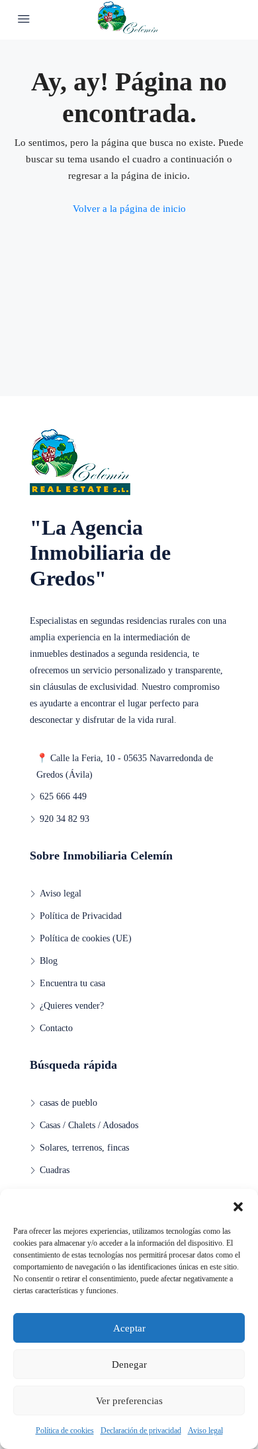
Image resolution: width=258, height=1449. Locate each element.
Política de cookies (65, 1430)
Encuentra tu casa (72, 983)
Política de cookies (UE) (86, 938)
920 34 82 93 (64, 819)
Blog (49, 961)
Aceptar (129, 1328)
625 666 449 (63, 796)
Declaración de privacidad (141, 1430)
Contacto (56, 1028)
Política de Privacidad (81, 916)
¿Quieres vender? (72, 1006)
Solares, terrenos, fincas (84, 1148)
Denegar (129, 1364)
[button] (238, 1205)
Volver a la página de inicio (129, 208)
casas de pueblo (68, 1103)
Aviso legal (205, 1430)
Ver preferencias (129, 1401)
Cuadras (54, 1170)
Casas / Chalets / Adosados (89, 1125)
